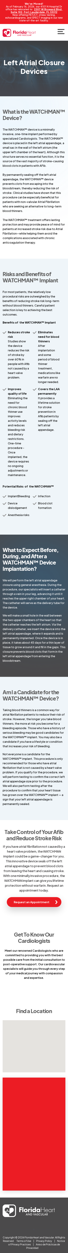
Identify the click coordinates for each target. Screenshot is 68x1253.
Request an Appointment (31, 902)
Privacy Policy (44, 1240)
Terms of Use (23, 1240)
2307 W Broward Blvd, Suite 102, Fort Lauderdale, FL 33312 (36, 11)
